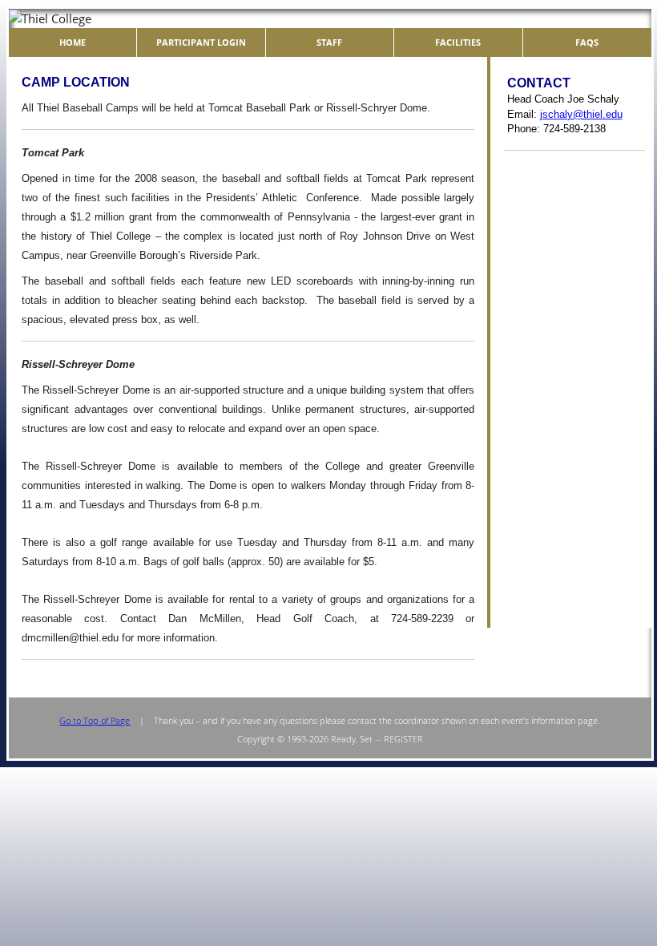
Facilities (458, 42)
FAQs (587, 42)
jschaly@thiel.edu (581, 114)
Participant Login (201, 42)
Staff (329, 42)
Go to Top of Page (94, 720)
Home (72, 42)
